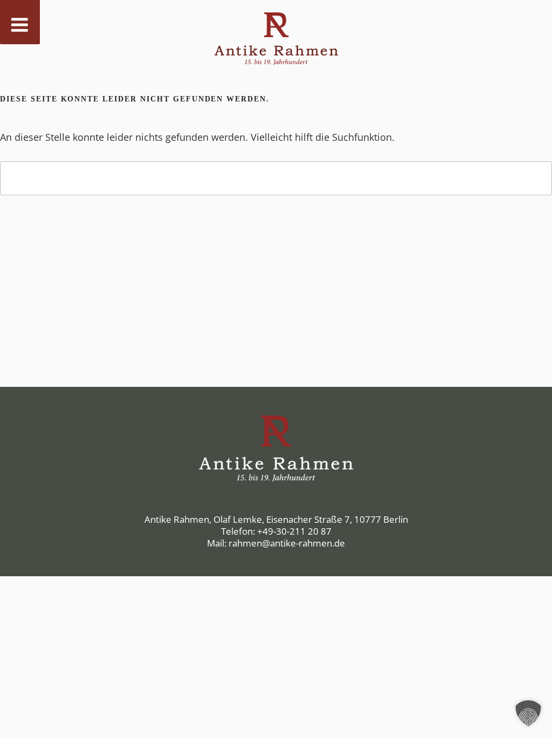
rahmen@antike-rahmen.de (287, 543)
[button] (528, 713)
